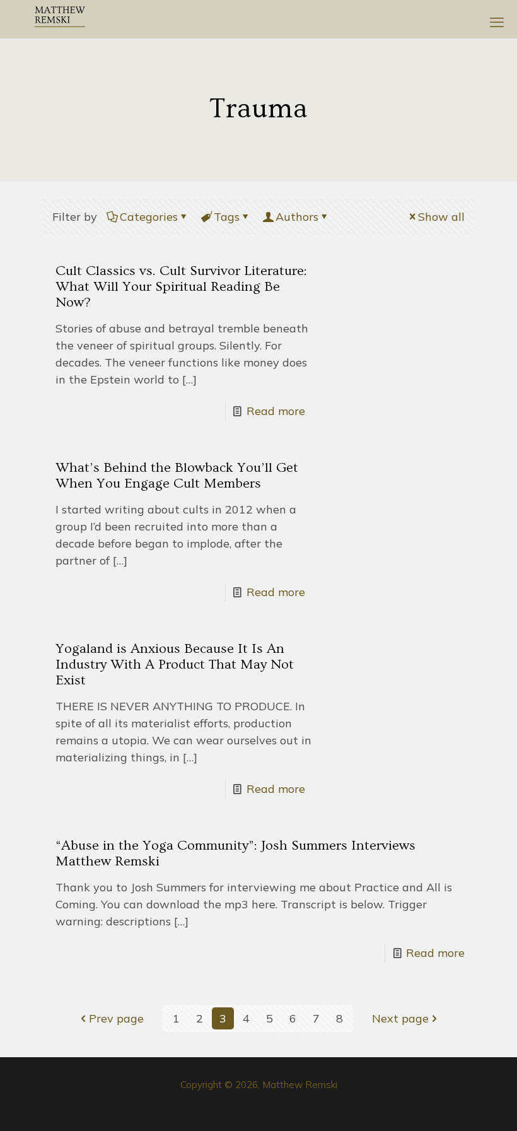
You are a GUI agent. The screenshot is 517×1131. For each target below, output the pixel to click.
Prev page (116, 1018)
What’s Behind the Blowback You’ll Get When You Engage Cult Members (176, 475)
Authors (297, 216)
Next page (400, 1018)
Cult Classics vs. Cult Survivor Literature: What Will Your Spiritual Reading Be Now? (181, 286)
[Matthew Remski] (60, 19)
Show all (441, 216)
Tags (227, 216)
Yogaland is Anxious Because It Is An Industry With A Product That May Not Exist (174, 664)
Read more (276, 411)
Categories (149, 216)
